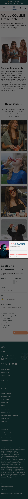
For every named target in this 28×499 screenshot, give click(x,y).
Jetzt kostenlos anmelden (18, 254)
